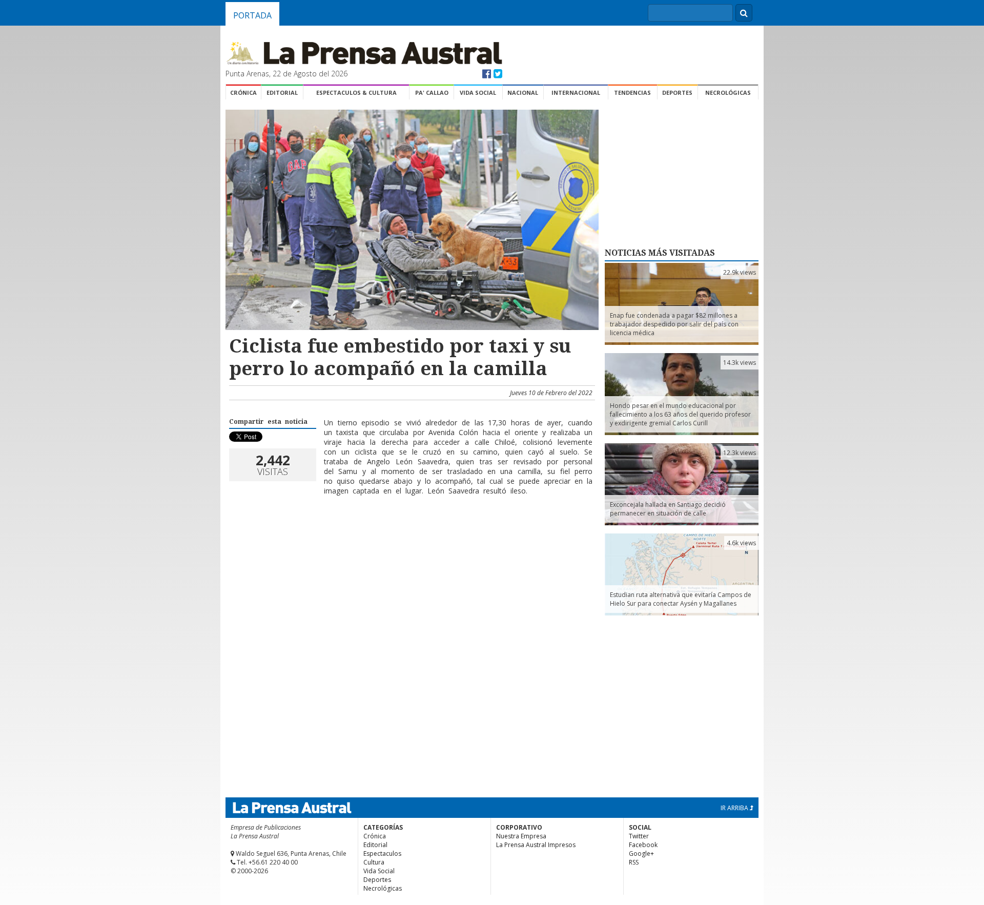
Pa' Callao (431, 92)
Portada (252, 15)
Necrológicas (728, 92)
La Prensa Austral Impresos (536, 844)
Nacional (522, 92)
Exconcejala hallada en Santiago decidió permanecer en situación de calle (668, 509)
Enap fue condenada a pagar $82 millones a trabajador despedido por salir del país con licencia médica (674, 324)
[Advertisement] (410, 536)
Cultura (373, 862)
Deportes (677, 92)
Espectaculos (382, 853)
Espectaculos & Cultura (356, 92)
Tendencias (632, 92)
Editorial (282, 92)
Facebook (643, 844)
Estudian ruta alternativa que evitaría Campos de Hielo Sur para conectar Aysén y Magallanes (680, 599)
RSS (634, 862)
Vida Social (478, 92)
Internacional (575, 92)
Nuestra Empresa (521, 836)
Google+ (641, 853)
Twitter (639, 836)
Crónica (243, 92)
